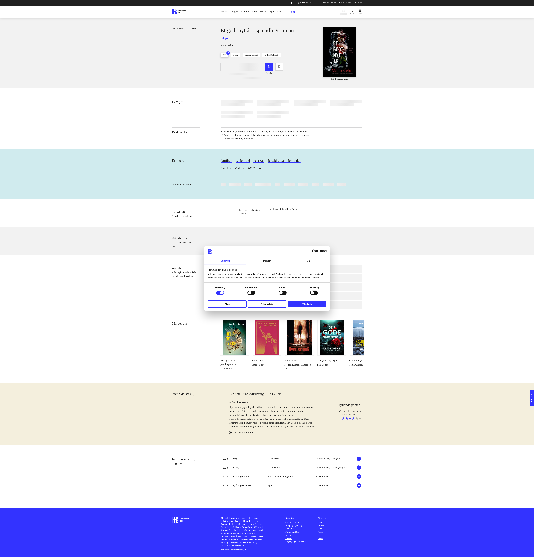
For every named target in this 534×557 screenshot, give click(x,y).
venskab (258, 160)
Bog (224, 55)
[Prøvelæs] (269, 67)
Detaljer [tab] (267, 261)
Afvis (227, 304)
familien (226, 160)
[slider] (339, 54)
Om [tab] (308, 261)
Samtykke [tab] (225, 261)
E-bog (235, 55)
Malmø (239, 168)
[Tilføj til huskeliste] (279, 67)
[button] (291, 458)
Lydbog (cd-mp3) (272, 55)
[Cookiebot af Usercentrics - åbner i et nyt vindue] (314, 251)
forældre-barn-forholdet (284, 160)
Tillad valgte (267, 304)
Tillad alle (307, 304)
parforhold (243, 160)
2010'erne (254, 168)
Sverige (226, 168)
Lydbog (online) (251, 55)
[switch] (251, 293)
